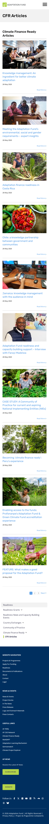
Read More (41, 90)
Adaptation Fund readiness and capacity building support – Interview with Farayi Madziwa (24, 349)
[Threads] (4, 803)
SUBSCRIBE (10, 772)
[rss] (34, 798)
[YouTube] (26, 798)
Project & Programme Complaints (30, 816)
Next (43, 593)
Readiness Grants (11, 609)
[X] (18, 798)
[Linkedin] (30, 798)
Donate (8, 787)
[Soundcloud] (38, 798)
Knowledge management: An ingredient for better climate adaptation (19, 77)
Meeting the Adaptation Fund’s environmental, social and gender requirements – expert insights (22, 132)
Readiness (8, 605)
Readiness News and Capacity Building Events (21, 616)
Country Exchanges (12, 622)
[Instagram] (42, 798)
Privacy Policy (8, 816)
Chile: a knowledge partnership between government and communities (20, 241)
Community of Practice (14, 627)
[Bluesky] (8, 803)
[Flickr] (22, 798)
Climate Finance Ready (13, 632)
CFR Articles (11, 636)
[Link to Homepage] (14, 4)
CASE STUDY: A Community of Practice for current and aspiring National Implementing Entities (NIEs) (24, 405)
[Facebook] (14, 798)
